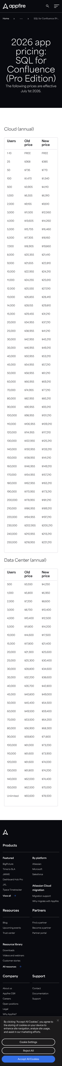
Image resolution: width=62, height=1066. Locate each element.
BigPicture (8, 864)
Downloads (8, 950)
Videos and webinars (13, 956)
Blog (5, 923)
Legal (5, 1009)
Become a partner (41, 928)
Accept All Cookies (28, 1059)
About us (7, 988)
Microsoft (37, 869)
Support (36, 999)
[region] (31, 1041)
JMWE (6, 874)
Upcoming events (12, 928)
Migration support (41, 896)
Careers (7, 999)
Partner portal (39, 933)
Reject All (28, 1051)
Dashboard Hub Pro (13, 879)
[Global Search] (47, 6)
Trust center (9, 933)
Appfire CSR (9, 994)
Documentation (40, 994)
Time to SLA (9, 869)
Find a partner (39, 923)
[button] (56, 6)
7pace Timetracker (12, 890)
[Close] (58, 1020)
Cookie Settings (28, 1042)
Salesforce (37, 874)
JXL (5, 885)
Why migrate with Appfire (45, 901)
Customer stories (11, 961)
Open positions (10, 1004)
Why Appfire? (10, 1014)
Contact (36, 988)
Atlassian (36, 864)
